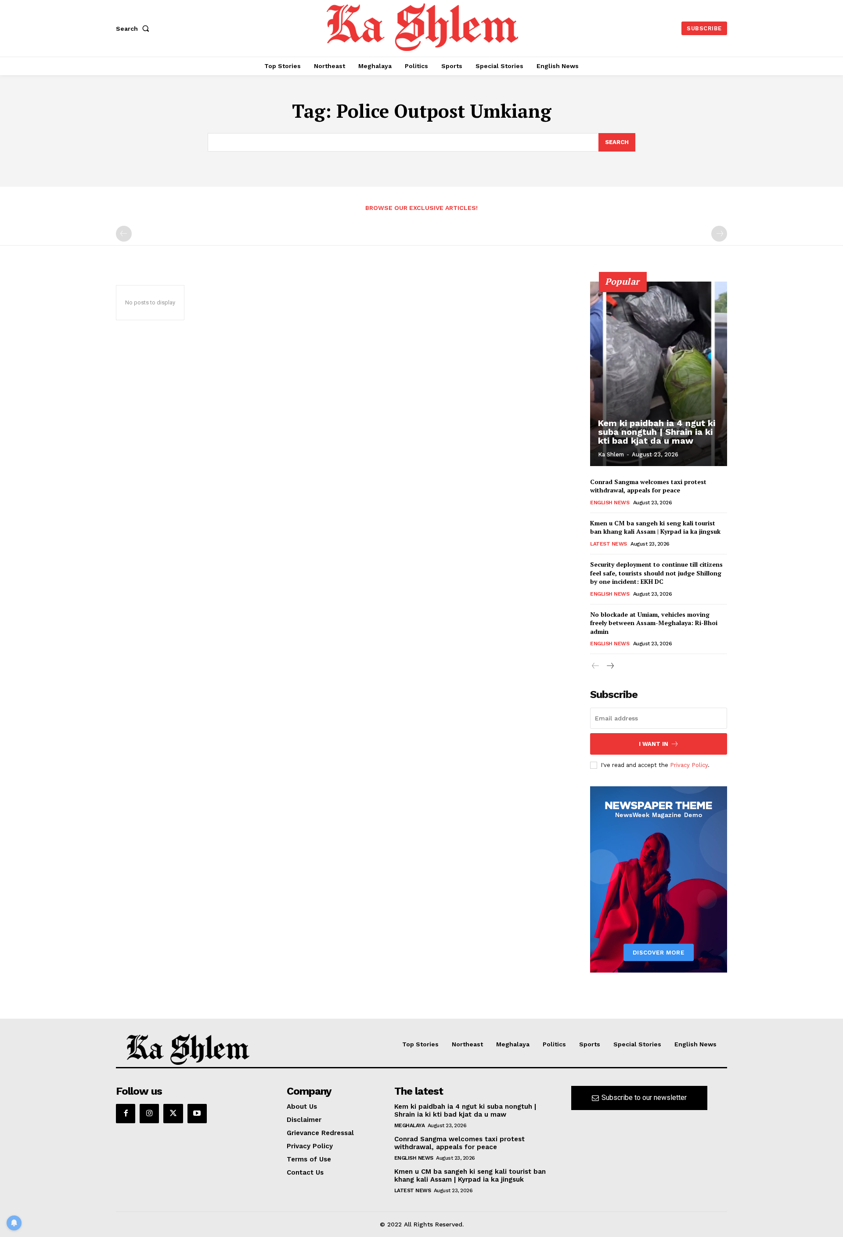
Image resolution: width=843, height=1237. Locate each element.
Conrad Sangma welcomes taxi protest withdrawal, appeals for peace (648, 486)
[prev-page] (124, 234)
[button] (134, 28)
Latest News (608, 544)
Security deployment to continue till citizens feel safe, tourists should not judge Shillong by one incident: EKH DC (656, 573)
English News (609, 502)
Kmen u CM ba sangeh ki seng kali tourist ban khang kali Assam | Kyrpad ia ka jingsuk (655, 527)
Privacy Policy (689, 765)
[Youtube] (197, 1113)
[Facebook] (125, 1113)
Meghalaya (409, 1125)
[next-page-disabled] (719, 234)
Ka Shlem (611, 454)
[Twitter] (173, 1113)
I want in (653, 744)
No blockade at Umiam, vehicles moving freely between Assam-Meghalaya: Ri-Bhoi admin (653, 623)
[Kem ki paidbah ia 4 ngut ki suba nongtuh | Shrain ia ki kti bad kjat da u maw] (658, 374)
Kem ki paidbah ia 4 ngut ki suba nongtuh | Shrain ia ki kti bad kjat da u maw (656, 432)
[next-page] (609, 666)
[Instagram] (149, 1113)
